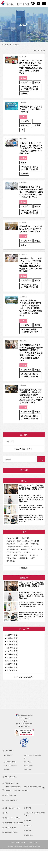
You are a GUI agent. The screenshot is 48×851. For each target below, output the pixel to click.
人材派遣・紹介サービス (11, 783)
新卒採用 (28, 808)
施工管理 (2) (34, 555)
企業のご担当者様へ (10, 777)
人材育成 (36, 125)
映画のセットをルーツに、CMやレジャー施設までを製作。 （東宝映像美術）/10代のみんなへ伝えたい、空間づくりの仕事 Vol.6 (31, 192)
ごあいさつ (29, 825)
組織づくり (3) (37, 549)
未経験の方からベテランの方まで (14, 822)
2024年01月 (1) (12, 654)
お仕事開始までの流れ (10, 762)
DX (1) (33, 558)
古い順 (43, 50)
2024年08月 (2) (12, 648)
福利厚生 (6, 769)
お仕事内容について (10, 827)
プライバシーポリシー (17, 842)
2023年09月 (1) (12, 661)
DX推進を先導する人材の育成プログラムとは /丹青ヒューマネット (31, 109)
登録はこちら (27, 769)
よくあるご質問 (28, 765)
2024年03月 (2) (12, 651)
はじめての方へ (9, 750)
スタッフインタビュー (10, 765)
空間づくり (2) (11, 558)
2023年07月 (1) (12, 664)
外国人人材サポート (10, 795)
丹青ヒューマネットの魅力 (12, 818)
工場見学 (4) (25, 549)
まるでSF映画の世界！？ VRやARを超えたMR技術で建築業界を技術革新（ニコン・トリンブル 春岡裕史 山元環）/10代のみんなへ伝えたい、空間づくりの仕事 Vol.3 (31, 352)
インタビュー (26, 82)
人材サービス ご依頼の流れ (12, 790)
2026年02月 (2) (12, 635)
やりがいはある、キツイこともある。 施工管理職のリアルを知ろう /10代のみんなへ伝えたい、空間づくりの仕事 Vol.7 (31, 148)
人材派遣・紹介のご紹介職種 (12, 786)
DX (22, 130)
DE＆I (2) (27, 552)
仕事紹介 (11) (11, 544)
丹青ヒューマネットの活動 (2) (16, 555)
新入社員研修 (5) (12, 549)
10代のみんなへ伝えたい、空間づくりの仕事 (29, 88)
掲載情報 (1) (23, 558)
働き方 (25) (25, 538)
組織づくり (25, 125)
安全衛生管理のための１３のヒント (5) (19, 547)
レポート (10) (23, 544)
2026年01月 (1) (12, 638)
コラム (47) (10, 441)
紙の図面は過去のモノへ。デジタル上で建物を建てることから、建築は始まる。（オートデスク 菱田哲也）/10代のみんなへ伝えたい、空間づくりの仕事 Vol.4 (30, 308)
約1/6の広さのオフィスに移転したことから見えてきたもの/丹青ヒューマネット (30, 229)
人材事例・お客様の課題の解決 (32, 786)
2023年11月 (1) (12, 658)
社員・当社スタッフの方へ (12, 808)
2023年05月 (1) (12, 667)
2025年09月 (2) (12, 641)
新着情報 (28, 830)
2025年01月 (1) (12, 645)
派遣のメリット (28, 762)
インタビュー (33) (12, 538)
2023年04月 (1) (12, 670)
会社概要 (28, 820)
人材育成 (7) (35, 544)
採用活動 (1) (11, 561)
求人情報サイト (8, 755)
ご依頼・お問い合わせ (11, 800)
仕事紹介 (24, 93)
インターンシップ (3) (14, 552)
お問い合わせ (29, 835)
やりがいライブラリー (11, 832)
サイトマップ (33, 842)
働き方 (37, 82)
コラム (23, 78)
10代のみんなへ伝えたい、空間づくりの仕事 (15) (23, 541)
